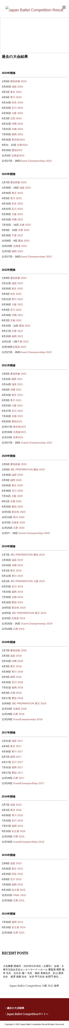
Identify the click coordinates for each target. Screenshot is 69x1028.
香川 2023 (16, 198)
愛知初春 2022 (18, 278)
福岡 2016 (17, 825)
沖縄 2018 (17, 661)
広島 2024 (16, 118)
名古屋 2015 (18, 889)
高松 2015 (17, 874)
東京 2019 (16, 570)
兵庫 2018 (18, 714)
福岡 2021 (17, 379)
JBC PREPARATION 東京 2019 (29, 613)
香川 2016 (17, 815)
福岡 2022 (17, 336)
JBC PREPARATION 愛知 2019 (27, 554)
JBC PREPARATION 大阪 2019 (27, 581)
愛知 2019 (17, 602)
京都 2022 (16, 320)
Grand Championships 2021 (36, 442)
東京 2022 (17, 288)
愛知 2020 (17, 506)
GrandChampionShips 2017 (28, 783)
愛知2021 (17, 421)
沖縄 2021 (16, 389)
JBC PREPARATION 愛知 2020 (27, 469)
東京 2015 (17, 868)
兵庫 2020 (18, 527)
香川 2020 (18, 517)
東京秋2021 (19, 426)
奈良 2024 (17, 102)
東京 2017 (16, 746)
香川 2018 (17, 671)
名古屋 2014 (18, 927)
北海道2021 (19, 432)
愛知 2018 (17, 698)
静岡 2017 (16, 756)
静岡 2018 (16, 676)
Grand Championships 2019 (36, 623)
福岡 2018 (17, 687)
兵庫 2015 (18, 900)
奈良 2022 (16, 293)
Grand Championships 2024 (36, 160)
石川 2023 (17, 208)
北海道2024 (17, 155)
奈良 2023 (17, 203)
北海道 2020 (18, 522)
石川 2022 (16, 309)
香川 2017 (17, 751)
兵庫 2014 (18, 932)
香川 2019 (17, 575)
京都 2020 (16, 501)
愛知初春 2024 (18, 81)
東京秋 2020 (18, 511)
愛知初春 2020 (18, 464)
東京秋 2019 (18, 607)
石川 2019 (17, 586)
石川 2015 (16, 879)
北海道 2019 (18, 618)
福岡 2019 (17, 591)
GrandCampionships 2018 (27, 719)
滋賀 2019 (17, 560)
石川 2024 (17, 107)
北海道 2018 (20, 708)
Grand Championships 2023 (36, 256)
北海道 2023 (20, 246)
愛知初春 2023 (18, 182)
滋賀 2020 (17, 474)
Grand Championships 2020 (34, 533)
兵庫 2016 (18, 836)
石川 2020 (17, 490)
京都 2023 (25, 224)
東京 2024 (16, 91)
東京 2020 (17, 485)
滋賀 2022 (17, 283)
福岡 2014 (17, 922)
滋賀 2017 (17, 740)
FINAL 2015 (19, 895)
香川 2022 (17, 299)
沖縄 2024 (17, 123)
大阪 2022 (17, 304)
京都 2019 (17, 597)
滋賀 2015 (16, 863)
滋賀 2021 (17, 384)
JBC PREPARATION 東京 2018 (29, 703)
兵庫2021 (18, 437)
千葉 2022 (23, 341)
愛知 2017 (17, 772)
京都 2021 (17, 416)
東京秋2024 (18, 139)
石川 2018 (17, 682)
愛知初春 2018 (18, 650)
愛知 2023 (23, 240)
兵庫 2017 (18, 778)
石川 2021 (17, 410)
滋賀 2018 (16, 655)
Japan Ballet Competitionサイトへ (27, 1014)
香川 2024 (16, 97)
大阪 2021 (17, 405)
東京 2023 (17, 193)
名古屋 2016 (18, 831)
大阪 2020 (17, 496)
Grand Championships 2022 (36, 352)
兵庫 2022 (17, 331)
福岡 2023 (17, 251)
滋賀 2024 (17, 86)
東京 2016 (16, 810)
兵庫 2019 (18, 628)
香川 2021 (16, 400)
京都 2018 (16, 692)
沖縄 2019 (17, 565)
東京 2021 (17, 394)
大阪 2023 (17, 214)
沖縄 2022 (17, 315)
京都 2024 (17, 129)
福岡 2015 (17, 884)
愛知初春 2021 (18, 373)
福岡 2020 (16, 480)
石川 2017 (17, 762)
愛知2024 (17, 150)
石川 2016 (17, 820)
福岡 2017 (17, 767)
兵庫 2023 (23, 230)
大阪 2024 (17, 113)
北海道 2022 (19, 346)
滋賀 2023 (25, 187)
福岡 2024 (17, 134)
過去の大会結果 (15, 1008)
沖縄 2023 (17, 219)
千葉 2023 (17, 235)
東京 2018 (16, 666)
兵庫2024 (22, 144)
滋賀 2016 (16, 804)
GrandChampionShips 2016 (28, 841)
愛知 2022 (24, 325)
